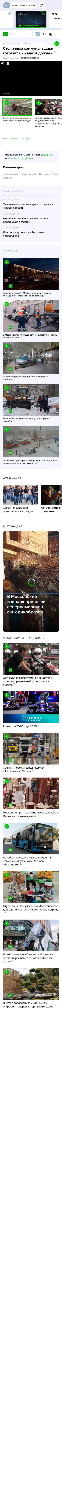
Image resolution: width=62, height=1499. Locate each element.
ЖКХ (5, 139)
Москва (14, 139)
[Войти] (50, 34)
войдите (47, 154)
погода (26, 139)
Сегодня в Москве (29, 58)
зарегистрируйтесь (21, 158)
